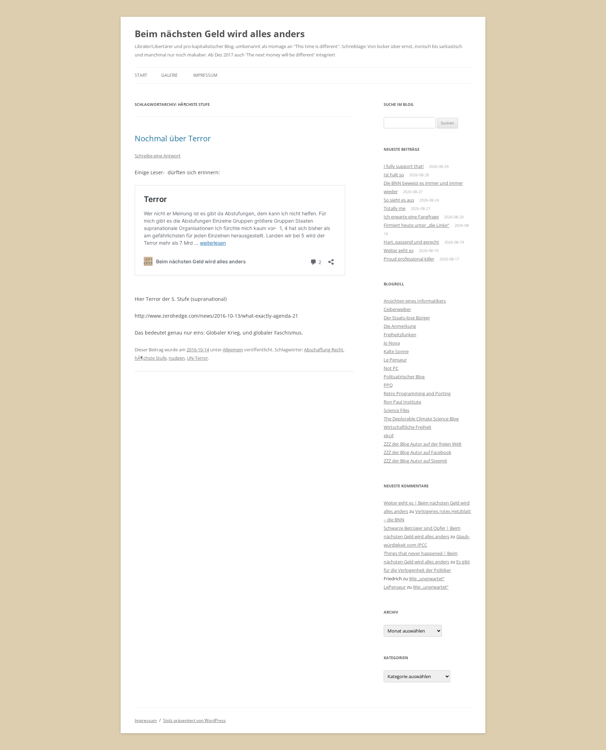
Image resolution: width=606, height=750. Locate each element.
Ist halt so (394, 174)
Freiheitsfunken (400, 334)
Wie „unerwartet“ (427, 578)
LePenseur (395, 587)
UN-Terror (197, 358)
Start (141, 75)
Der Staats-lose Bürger (407, 318)
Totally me (394, 208)
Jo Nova (392, 343)
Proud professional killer (409, 259)
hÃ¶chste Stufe (151, 358)
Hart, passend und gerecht (411, 242)
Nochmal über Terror (173, 138)
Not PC (391, 368)
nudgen (177, 358)
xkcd (388, 435)
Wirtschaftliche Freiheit (407, 427)
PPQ (388, 385)
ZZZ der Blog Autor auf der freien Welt (423, 444)
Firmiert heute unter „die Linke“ (416, 225)
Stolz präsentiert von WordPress (194, 720)
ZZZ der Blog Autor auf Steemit (415, 461)
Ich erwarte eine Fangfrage (411, 217)
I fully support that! (404, 166)
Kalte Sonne (396, 351)
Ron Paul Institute (402, 402)
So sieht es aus (399, 200)
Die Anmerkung (400, 326)
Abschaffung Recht (323, 349)
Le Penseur (395, 360)
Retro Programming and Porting (417, 393)
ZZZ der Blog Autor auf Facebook (417, 452)
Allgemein (233, 349)
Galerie (169, 75)
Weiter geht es (398, 250)
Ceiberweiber (397, 309)
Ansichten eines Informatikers (415, 301)
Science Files (396, 410)
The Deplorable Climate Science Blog (421, 418)
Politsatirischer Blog (404, 376)
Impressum (205, 75)
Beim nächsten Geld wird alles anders (220, 33)
